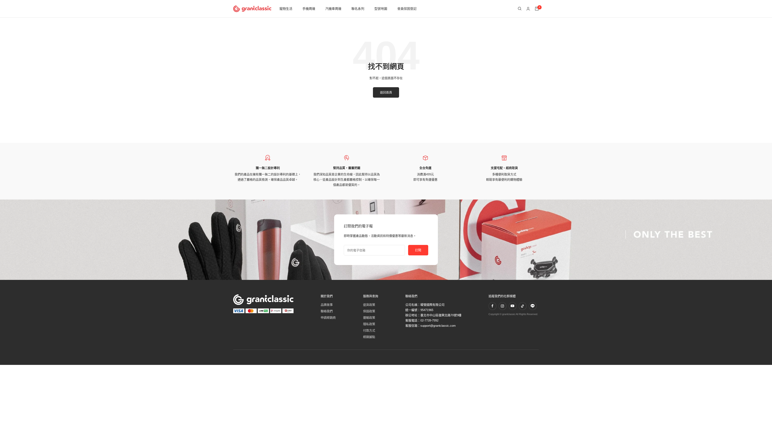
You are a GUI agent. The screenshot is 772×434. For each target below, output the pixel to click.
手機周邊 (308, 8)
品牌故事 (327, 304)
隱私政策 (369, 324)
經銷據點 (369, 337)
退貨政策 (369, 304)
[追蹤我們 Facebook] (492, 306)
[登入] (528, 8)
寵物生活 (285, 8)
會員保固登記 (407, 8)
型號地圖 (380, 8)
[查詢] (520, 8)
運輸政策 (369, 317)
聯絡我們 (327, 311)
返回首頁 (386, 92)
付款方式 (369, 330)
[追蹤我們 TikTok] (522, 306)
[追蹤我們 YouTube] (512, 306)
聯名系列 (357, 8)
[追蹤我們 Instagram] (502, 306)
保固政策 (369, 311)
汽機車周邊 (333, 8)
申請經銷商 (328, 317)
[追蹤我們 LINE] (532, 306)
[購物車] (537, 8)
